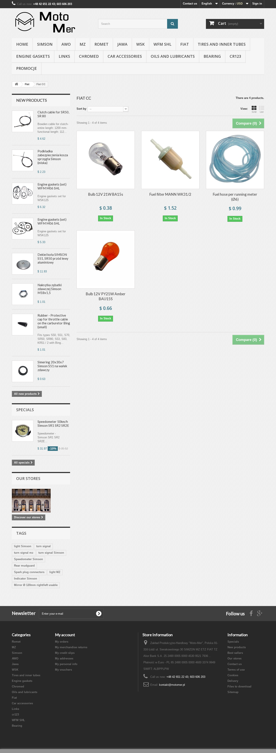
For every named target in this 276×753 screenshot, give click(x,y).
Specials (25, 409)
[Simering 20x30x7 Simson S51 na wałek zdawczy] (22, 371)
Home (22, 44)
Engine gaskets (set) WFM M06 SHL (52, 186)
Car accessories (125, 56)
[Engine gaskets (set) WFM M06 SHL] (22, 193)
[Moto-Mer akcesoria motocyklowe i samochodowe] (52, 22)
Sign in (257, 3)
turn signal (43, 546)
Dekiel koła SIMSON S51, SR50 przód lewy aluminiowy (53, 258)
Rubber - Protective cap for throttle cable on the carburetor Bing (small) (54, 321)
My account (65, 634)
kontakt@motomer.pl (172, 684)
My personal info (66, 664)
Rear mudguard (24, 565)
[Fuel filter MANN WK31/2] (170, 160)
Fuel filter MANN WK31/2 (170, 194)
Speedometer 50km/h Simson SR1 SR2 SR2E (53, 423)
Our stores (28, 478)
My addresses (64, 658)
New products (31, 100)
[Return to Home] (16, 84)
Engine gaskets (33, 56)
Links (64, 56)
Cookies (232, 675)
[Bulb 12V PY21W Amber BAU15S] (106, 259)
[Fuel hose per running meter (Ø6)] (235, 160)
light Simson (22, 546)
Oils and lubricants (173, 56)
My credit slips (65, 653)
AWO (66, 44)
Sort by (81, 108)
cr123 (235, 56)
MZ (83, 44)
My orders (61, 641)
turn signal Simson (51, 552)
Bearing (212, 56)
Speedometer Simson (28, 559)
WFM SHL (162, 44)
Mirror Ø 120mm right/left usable (36, 585)
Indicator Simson (25, 578)
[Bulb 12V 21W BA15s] (106, 160)
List (261, 112)
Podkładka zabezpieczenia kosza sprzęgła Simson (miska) (53, 157)
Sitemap (232, 692)
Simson (45, 44)
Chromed (89, 56)
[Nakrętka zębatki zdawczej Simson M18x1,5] (22, 294)
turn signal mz (23, 552)
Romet (101, 44)
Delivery (232, 681)
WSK (140, 44)
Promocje (26, 68)
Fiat (184, 44)
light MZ (54, 572)
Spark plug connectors (29, 572)
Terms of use (236, 669)
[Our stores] (41, 500)
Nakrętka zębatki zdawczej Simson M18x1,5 (50, 289)
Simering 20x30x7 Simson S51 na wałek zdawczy (52, 366)
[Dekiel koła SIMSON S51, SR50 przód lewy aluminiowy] (22, 264)
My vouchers (63, 669)
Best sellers (235, 653)
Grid (254, 112)
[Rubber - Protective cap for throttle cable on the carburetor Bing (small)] (22, 324)
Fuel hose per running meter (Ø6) (235, 197)
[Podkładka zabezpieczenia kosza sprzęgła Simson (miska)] (22, 160)
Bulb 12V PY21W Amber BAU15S (105, 296)
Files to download (239, 686)
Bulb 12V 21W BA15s (105, 194)
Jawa (122, 44)
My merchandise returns (71, 647)
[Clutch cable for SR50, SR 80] (22, 121)
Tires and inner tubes (222, 44)
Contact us (190, 3)
